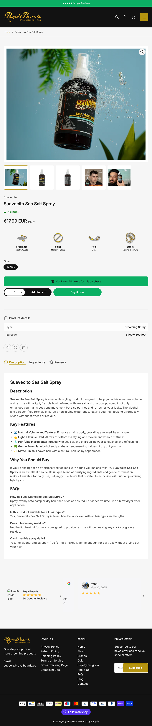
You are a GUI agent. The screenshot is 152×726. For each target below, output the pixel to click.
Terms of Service (52, 660)
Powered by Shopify (88, 721)
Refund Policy (50, 651)
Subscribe (135, 667)
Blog (80, 679)
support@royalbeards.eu (20, 665)
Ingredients (37, 362)
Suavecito (10, 197)
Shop (80, 651)
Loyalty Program (88, 665)
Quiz (80, 660)
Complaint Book (51, 670)
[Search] (117, 17)
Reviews (60, 362)
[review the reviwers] (139, 584)
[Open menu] (144, 17)
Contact (82, 683)
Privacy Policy (50, 646)
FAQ (80, 674)
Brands (82, 656)
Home (7, 32)
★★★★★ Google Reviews (76, 3)
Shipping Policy (51, 656)
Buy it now (77, 292)
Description (17, 362)
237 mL (10, 266)
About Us (83, 670)
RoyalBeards (69, 721)
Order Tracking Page (54, 665)
